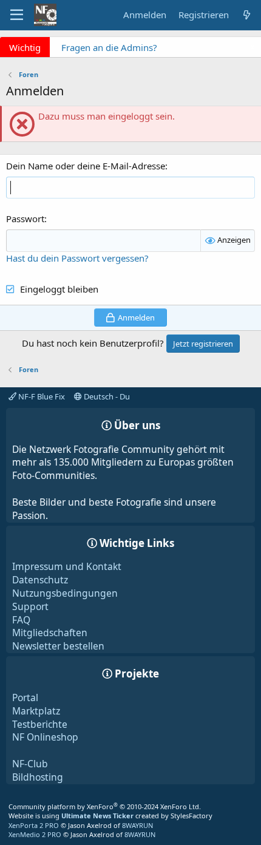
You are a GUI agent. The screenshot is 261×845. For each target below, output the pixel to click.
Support (30, 606)
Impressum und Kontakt (66, 566)
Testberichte (39, 724)
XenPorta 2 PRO (33, 825)
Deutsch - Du (106, 396)
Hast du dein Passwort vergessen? (77, 258)
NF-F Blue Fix (40, 396)
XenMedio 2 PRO (34, 834)
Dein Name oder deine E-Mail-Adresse (85, 166)
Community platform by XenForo (104, 806)
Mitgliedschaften (49, 632)
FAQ (21, 619)
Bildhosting (37, 777)
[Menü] (16, 15)
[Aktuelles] (247, 15)
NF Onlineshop (45, 737)
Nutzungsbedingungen (65, 593)
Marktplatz (36, 711)
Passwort (25, 218)
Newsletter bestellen (58, 646)
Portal (25, 697)
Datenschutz (40, 579)
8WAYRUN (137, 825)
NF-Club (30, 763)
